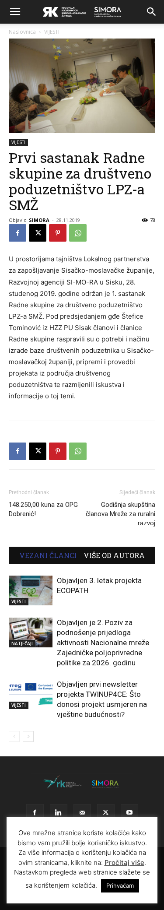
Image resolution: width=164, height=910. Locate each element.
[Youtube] (129, 813)
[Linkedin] (58, 813)
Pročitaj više (124, 862)
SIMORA (39, 220)
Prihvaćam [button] (120, 885)
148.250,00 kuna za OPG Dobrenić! (43, 509)
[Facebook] (17, 233)
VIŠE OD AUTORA (114, 555)
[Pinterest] (57, 233)
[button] (15, 12)
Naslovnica (22, 31)
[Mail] (82, 813)
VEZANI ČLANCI (48, 555)
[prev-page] (14, 736)
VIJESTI (51, 31)
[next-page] (28, 736)
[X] (37, 233)
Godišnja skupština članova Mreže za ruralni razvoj (120, 514)
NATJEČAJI (22, 643)
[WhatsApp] (78, 233)
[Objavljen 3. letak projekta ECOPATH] (30, 591)
